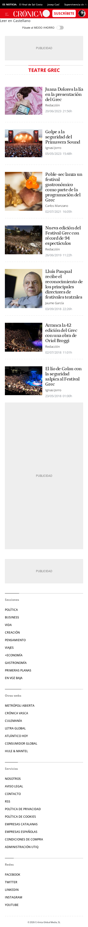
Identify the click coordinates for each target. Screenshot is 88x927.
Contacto (13, 794)
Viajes (9, 648)
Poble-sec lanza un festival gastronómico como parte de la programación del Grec (63, 187)
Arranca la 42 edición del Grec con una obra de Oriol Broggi (61, 333)
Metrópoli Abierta (19, 706)
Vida (8, 625)
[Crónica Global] (28, 13)
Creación (12, 632)
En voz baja (13, 678)
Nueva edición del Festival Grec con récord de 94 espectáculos (63, 235)
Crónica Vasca (16, 713)
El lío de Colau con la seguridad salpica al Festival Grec (63, 376)
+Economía (13, 655)
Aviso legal (14, 786)
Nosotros (13, 779)
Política (11, 610)
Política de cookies (20, 817)
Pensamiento (15, 640)
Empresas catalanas (21, 824)
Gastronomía (16, 663)
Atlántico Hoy (16, 736)
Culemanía (13, 721)
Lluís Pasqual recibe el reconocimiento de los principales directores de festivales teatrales (64, 284)
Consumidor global (21, 743)
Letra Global (15, 728)
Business (12, 617)
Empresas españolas (21, 832)
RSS (7, 801)
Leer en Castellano (15, 20)
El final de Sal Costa (31, 4)
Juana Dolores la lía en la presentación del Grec (64, 94)
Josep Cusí (53, 4)
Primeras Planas (18, 670)
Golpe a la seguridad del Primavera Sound (62, 137)
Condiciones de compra (24, 839)
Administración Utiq (21, 847)
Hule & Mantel (16, 751)
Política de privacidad (23, 809)
